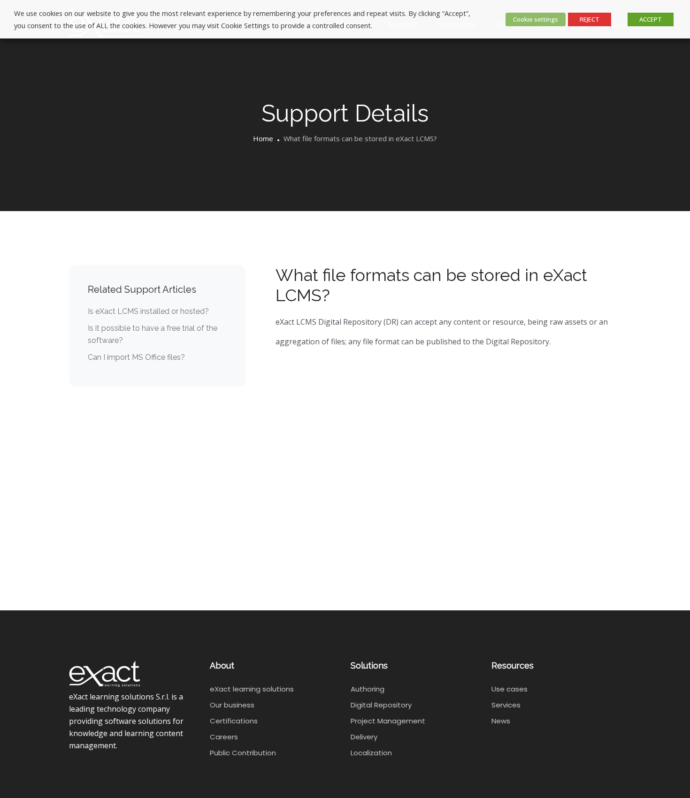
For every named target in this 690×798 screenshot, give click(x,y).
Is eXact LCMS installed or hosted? (148, 311)
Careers (224, 737)
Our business (232, 705)
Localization (371, 753)
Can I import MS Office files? (136, 357)
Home (263, 138)
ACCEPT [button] (650, 19)
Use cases (509, 689)
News (500, 721)
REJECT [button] (589, 19)
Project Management (388, 721)
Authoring (367, 689)
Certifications (234, 721)
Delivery (364, 737)
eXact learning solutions (252, 689)
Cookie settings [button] (535, 19)
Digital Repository (381, 705)
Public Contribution (243, 753)
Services (506, 705)
